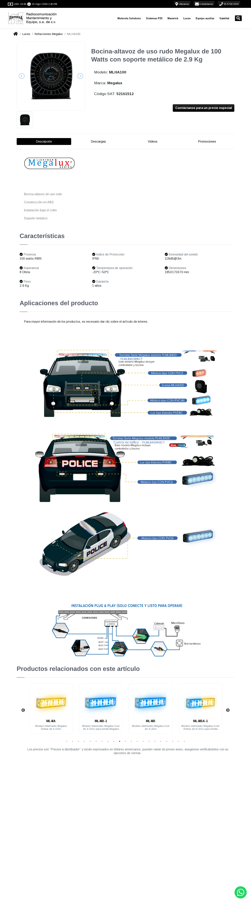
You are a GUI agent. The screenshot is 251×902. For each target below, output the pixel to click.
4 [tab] (84, 741)
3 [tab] (78, 741)
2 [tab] (73, 741)
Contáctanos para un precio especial (203, 108)
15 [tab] (149, 741)
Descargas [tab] (98, 141)
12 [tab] (131, 741)
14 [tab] (143, 741)
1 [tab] (67, 741)
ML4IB (100, 721)
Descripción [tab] (44, 141)
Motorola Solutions (129, 18)
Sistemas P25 (154, 18)
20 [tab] (178, 741)
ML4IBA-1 (150, 721)
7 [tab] (102, 741)
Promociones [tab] (207, 141)
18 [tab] (167, 741)
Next (228, 710)
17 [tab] (161, 741)
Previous (23, 710)
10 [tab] (120, 741)
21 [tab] (184, 741)
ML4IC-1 (200, 721)
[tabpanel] (51, 710)
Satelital (224, 18)
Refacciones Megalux (49, 34)
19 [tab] (173, 741)
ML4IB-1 (51, 721)
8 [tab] (108, 741)
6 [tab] (96, 741)
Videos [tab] (152, 141)
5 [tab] (90, 741)
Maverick (172, 18)
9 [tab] (114, 741)
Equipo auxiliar (205, 18)
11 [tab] (125, 741)
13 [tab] (137, 741)
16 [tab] (155, 741)
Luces (187, 18)
